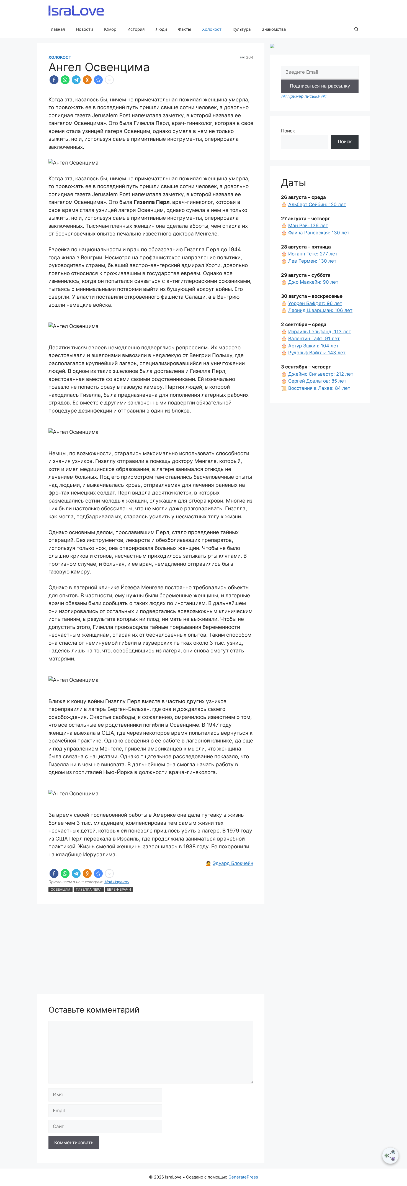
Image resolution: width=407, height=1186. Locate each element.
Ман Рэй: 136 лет (308, 225)
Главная (56, 29)
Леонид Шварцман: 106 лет (320, 310)
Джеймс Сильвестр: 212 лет (320, 374)
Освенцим (60, 889)
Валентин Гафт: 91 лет (314, 338)
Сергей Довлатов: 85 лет (317, 381)
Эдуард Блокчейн (233, 863)
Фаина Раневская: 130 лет (318, 232)
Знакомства (274, 29)
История (136, 29)
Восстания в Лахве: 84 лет (319, 388)
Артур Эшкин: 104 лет (313, 346)
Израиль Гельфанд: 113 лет (319, 331)
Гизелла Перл (89, 889)
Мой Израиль (116, 882)
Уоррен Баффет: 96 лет (315, 303)
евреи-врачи (119, 889)
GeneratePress (243, 1177)
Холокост (211, 29)
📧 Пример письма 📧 (303, 96)
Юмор (110, 29)
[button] (356, 29)
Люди (161, 29)
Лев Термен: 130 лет (312, 261)
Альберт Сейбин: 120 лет (317, 204)
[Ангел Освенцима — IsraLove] (98, 79)
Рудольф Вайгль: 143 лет (317, 352)
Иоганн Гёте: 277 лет (313, 254)
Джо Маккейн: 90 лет (313, 282)
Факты (184, 29)
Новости (84, 29)
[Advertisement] (150, 949)
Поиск (288, 131)
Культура (242, 29)
